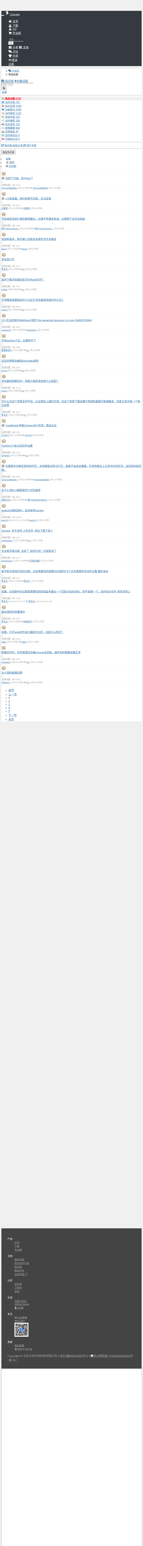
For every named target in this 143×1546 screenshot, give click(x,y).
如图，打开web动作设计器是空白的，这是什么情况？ (32, 632)
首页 (11, 690)
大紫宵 (4, 208)
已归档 (12, 166)
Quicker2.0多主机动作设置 (17, 446)
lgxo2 (4, 249)
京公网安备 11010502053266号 (113, 1356)
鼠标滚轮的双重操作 (13, 612)
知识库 (9, 81)
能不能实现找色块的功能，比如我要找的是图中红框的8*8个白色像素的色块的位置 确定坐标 (54, 571)
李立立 (4, 269)
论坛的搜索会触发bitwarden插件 (20, 361)
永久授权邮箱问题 (11, 673)
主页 (15, 21)
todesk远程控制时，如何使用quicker (22, 510)
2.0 (14, 29)
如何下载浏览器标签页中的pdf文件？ (22, 280)
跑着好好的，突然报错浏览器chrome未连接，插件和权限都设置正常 (41, 652)
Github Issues (21, 1304)
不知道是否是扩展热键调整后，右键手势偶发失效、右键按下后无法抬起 (43, 219)
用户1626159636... (10, 229)
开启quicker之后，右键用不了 (18, 340)
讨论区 (15, 71)
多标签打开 (7, 259)
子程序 (18, 1288)
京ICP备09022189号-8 (74, 1356)
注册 (11, 64)
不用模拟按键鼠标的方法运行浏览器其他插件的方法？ (32, 300)
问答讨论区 (20, 1301)
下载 (15, 25)
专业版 (16, 33)
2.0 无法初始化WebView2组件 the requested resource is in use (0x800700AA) (46, 320)
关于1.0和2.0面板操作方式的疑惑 (20, 490)
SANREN (5, 456)
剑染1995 (6, 500)
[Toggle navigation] (2, 15)
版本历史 (19, 1271)
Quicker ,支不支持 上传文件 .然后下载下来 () (26, 531)
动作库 (18, 1284)
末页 (11, 719)
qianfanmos (7, 541)
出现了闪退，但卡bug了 (19, 178)
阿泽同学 (27, 622)
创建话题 (22, 81)
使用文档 (19, 1260)
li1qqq (4, 371)
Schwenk (5, 662)
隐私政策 (19, 1346)
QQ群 (20, 1308)
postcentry (6, 330)
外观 (16, 1291)
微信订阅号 (19, 1321)
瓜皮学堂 (19, 1274)
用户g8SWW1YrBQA (37, 500)
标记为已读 (8, 152)
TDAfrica (5, 682)
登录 (14, 60)
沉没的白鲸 (34, 561)
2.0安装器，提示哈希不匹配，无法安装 (28, 198)
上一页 (12, 694)
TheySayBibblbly (9, 188)
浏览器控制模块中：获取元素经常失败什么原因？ (30, 381)
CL (23, 269)
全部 (8, 159)
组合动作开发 (21, 1263)
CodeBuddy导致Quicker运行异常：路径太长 (31, 425)
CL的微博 (22, 1318)
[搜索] (11, 43)
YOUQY (5, 435)
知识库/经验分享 (13, 145)
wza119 (5, 520)
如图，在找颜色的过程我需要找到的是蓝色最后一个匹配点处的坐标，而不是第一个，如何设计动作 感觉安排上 (65, 591)
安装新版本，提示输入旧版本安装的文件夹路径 (28, 239)
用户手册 (31, 145)
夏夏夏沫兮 (6, 350)
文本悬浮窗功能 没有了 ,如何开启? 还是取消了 (28, 551)
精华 (11, 162)
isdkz (3, 642)
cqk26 (4, 289)
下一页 (12, 715)
